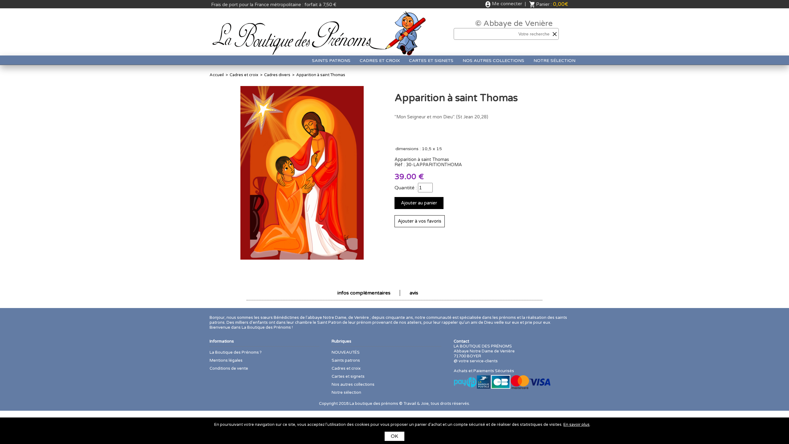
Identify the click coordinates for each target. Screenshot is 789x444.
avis (414, 293)
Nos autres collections (493, 60)
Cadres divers (277, 74)
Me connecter (507, 3)
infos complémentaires (363, 293)
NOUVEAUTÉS (346, 352)
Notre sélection (554, 60)
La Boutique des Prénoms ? (236, 352)
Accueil (217, 74)
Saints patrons (331, 60)
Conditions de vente (229, 368)
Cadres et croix (380, 60)
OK (394, 436)
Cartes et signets (431, 60)
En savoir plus (576, 424)
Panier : (552, 4)
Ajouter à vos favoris (419, 221)
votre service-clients (478, 361)
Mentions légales (226, 360)
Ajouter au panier (419, 203)
